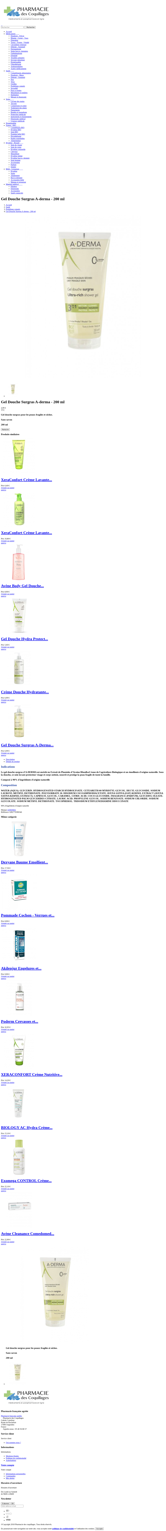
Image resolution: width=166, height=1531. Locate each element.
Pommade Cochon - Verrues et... (27, 915)
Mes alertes (10, 1478)
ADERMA (11, 810)
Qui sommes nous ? (13, 1443)
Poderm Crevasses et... (19, 1021)
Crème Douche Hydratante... (25, 692)
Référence (5, 812)
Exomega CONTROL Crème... (26, 1180)
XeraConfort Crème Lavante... (26, 480)
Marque (4, 810)
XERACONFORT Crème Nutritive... (31, 1074)
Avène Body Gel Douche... (22, 586)
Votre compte (7, 1465)
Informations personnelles (16, 1474)
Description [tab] (10, 759)
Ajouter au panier (7, 488)
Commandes (10, 1476)
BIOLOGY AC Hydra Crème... (26, 1127)
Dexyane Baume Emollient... (24, 862)
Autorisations (11, 1460)
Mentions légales (12, 1456)
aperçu (3, 490)
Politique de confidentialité (16, 1458)
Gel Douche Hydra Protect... (24, 639)
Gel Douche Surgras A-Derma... (27, 745)
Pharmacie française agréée (11, 1416)
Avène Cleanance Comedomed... (27, 1233)
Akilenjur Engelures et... (21, 968)
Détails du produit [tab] (13, 762)
